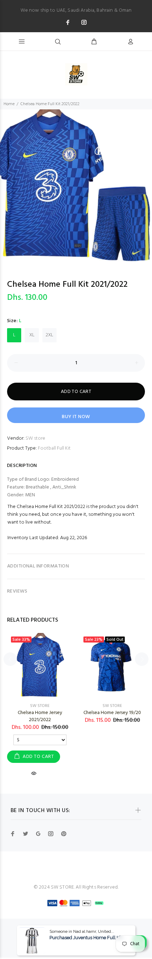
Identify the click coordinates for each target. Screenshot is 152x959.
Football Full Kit (54, 448)
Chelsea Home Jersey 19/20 (112, 713)
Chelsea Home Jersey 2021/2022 (40, 716)
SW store (35, 438)
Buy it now (76, 417)
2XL (49, 335)
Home (9, 104)
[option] (76, 185)
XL (32, 335)
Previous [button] (10, 659)
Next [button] (141, 659)
